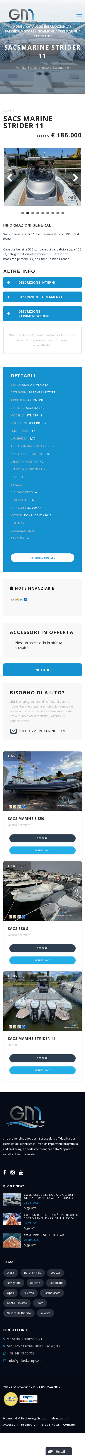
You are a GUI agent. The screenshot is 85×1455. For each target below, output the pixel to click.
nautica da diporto (19, 1313)
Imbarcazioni (59, 1418)
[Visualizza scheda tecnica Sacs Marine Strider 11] (42, 1001)
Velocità (45, 1313)
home (7, 1418)
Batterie (35, 1283)
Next (74, 178)
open (10, 1293)
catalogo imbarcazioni (46, 26)
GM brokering (12, 1149)
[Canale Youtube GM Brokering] (21, 1172)
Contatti (69, 1424)
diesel (11, 1273)
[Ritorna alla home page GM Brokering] (21, 17)
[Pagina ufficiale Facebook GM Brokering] (4, 1172)
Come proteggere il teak (44, 1235)
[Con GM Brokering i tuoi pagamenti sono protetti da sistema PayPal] (20, 1405)
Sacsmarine (68, 31)
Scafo (40, 1303)
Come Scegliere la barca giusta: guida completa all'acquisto (50, 1196)
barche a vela (32, 1273)
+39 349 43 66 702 (21, 1353)
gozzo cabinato (17, 1303)
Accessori (10, 1424)
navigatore (14, 1283)
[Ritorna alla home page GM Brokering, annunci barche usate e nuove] (25, 1133)
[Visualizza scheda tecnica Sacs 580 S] (42, 891)
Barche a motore (19, 31)
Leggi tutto (30, 1208)
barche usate (52, 1293)
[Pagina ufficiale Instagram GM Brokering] (12, 1172)
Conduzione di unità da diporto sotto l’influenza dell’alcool (51, 1216)
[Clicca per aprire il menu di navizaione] (79, 13)
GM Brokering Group (30, 1418)
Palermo (29, 1293)
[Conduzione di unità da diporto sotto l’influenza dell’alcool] (12, 1219)
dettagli (42, 838)
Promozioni (29, 1424)
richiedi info (42, 850)
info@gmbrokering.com (42, 731)
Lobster (55, 1273)
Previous (10, 178)
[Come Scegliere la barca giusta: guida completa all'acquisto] (12, 1199)
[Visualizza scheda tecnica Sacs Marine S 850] (42, 781)
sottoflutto (56, 1283)
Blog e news (51, 1424)
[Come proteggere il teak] (12, 1241)
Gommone (46, 31)
